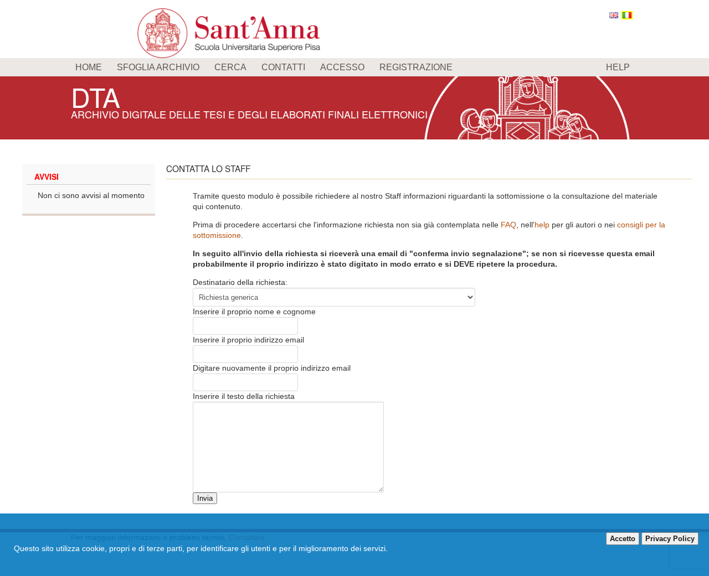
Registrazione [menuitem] (416, 67)
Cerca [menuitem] (230, 67)
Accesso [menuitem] (342, 67)
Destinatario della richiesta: (240, 282)
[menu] (354, 67)
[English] (613, 15)
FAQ (508, 224)
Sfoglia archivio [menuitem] (158, 67)
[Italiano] (627, 15)
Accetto (622, 539)
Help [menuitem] (618, 67)
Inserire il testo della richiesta (244, 396)
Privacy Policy (670, 539)
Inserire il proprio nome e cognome (254, 311)
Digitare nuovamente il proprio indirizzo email (272, 368)
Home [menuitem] (88, 67)
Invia (205, 498)
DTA (95, 96)
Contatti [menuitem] (283, 67)
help (542, 224)
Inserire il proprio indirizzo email (248, 339)
